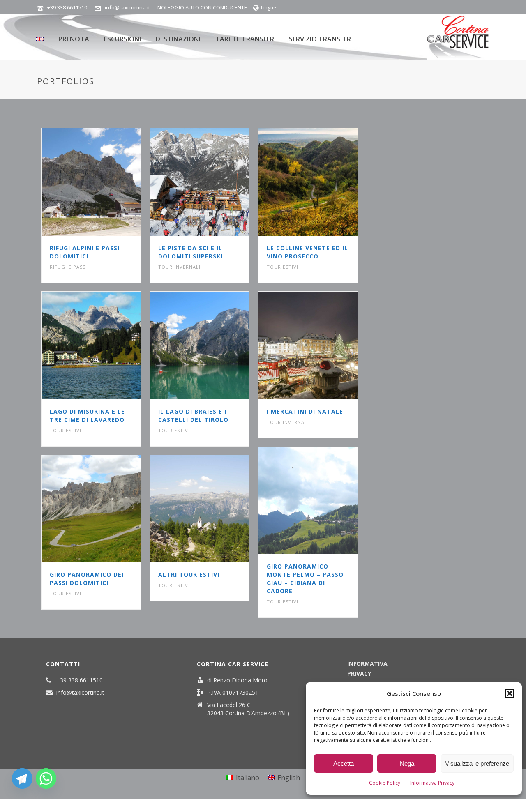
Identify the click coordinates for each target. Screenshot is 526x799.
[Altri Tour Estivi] (214, 509)
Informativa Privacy (432, 782)
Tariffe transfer (244, 39)
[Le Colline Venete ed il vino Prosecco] (322, 182)
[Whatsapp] (46, 778)
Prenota (73, 39)
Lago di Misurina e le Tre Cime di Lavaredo (87, 416)
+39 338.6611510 (67, 7)
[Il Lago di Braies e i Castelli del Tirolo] (214, 345)
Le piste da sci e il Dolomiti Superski (190, 252)
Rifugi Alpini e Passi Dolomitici (85, 252)
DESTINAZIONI (178, 39)
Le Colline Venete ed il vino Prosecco (307, 252)
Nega (407, 763)
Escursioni (122, 39)
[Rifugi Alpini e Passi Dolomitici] (106, 182)
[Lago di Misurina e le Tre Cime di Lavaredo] (106, 345)
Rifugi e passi (68, 267)
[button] (509, 693)
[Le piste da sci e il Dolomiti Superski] (214, 182)
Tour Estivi (282, 267)
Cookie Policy (384, 782)
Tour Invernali (179, 267)
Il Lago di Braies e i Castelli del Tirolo (193, 416)
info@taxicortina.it (127, 7)
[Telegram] (22, 778)
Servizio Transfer (320, 39)
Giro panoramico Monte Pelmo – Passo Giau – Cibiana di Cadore (305, 578)
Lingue (268, 7)
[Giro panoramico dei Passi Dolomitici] (106, 509)
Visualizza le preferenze (477, 763)
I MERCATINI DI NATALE (305, 411)
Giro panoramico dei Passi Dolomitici (87, 579)
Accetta (343, 763)
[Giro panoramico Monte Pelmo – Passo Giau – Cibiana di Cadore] (322, 501)
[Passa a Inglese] (40, 37)
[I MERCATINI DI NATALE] (322, 345)
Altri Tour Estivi (188, 574)
